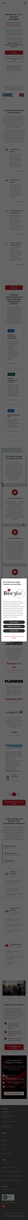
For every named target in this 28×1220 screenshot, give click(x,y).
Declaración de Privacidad (11, 636)
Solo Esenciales (14, 622)
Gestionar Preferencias (14, 626)
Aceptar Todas (14, 630)
